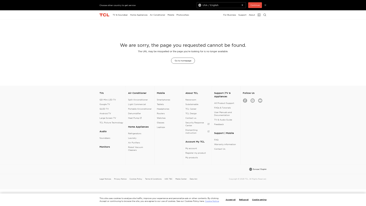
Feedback (219, 124)
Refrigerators (134, 133)
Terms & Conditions (153, 179)
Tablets (160, 104)
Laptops (161, 127)
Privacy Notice (120, 179)
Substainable (191, 104)
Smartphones (163, 99)
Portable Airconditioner (140, 109)
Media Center (181, 179)
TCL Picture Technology (111, 122)
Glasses (160, 122)
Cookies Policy (136, 179)
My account (191, 148)
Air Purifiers (134, 142)
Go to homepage (183, 60)
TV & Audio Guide (223, 119)
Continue (255, 5)
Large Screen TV (108, 118)
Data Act (193, 179)
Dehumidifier (134, 113)
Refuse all (244, 199)
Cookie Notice (212, 201)
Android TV (105, 113)
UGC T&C (168, 179)
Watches (161, 118)
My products (191, 157)
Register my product (195, 153)
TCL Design (191, 113)
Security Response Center (194, 124)
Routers (161, 113)
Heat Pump (133, 118)
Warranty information (225, 144)
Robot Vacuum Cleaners (135, 148)
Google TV (105, 104)
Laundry (132, 138)
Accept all (231, 199)
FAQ (216, 139)
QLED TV (104, 109)
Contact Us (219, 149)
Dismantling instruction (191, 131)
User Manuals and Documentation (223, 113)
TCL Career (190, 109)
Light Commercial (137, 104)
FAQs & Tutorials (222, 107)
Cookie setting (259, 199)
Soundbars (105, 138)
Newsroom (190, 99)
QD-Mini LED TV (108, 99)
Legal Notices (105, 179)
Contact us (190, 118)
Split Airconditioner (138, 99)
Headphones (163, 109)
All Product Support (224, 103)
